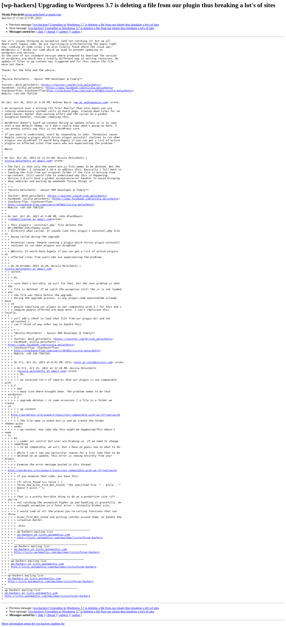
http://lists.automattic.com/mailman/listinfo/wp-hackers (60, 537)
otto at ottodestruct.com (93, 362)
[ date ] (40, 31)
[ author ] (76, 31)
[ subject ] (64, 31)
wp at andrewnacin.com (91, 102)
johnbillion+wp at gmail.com (30, 219)
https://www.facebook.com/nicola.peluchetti (79, 87)
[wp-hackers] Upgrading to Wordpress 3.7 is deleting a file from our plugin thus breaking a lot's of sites (96, 24)
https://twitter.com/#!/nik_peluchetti (71, 84)
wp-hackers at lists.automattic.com (43, 534)
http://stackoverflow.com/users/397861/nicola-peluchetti (89, 90)
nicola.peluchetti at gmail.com (43, 14)
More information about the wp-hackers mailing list (33, 623)
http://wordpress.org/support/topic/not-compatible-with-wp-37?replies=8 (65, 414)
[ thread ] (51, 31)
